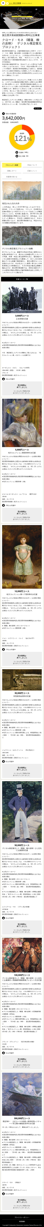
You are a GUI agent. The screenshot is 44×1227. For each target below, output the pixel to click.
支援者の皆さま (11, 177)
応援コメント (32, 171)
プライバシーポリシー (22, 1217)
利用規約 (22, 1221)
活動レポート (12, 171)
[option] (22, 17)
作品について (32, 165)
